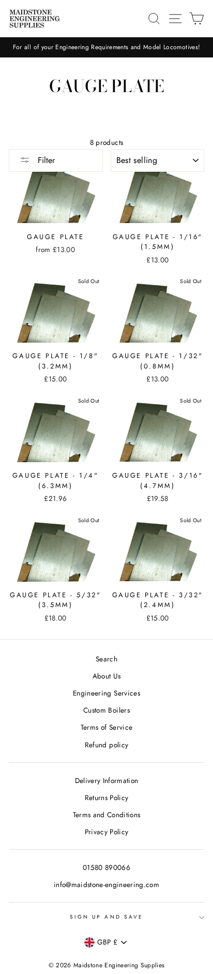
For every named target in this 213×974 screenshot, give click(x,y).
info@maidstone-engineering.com (106, 884)
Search (106, 659)
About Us (107, 676)
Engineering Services (106, 693)
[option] (106, 47)
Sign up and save (106, 917)
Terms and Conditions (107, 814)
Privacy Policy (107, 832)
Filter (45, 160)
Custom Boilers (106, 710)
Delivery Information (107, 780)
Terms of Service (106, 727)
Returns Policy (107, 797)
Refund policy (106, 745)
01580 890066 (106, 867)
